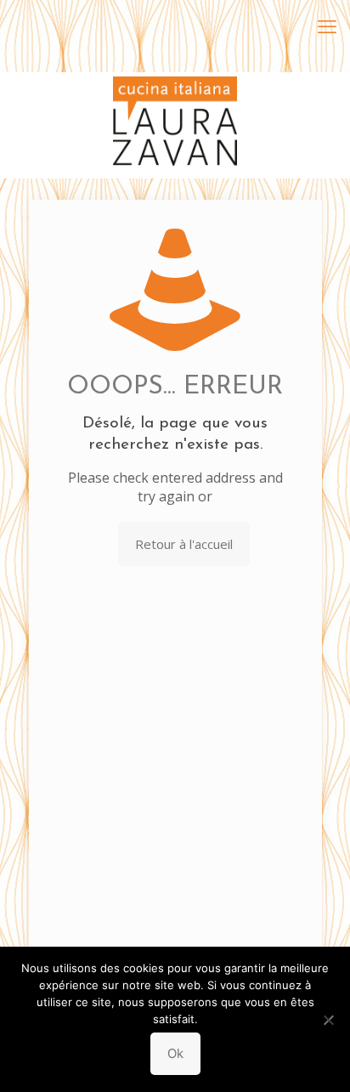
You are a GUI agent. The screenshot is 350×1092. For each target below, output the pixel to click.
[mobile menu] (327, 25)
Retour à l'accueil (184, 543)
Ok (175, 1053)
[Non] (328, 1019)
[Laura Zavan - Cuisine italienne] (175, 97)
